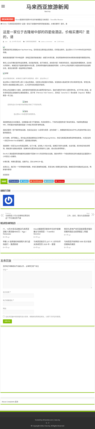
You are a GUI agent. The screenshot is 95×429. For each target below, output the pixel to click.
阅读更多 (6, 175)
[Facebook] (48, 422)
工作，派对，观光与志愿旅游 (78, 215)
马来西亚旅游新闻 (47, 7)
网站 (4, 308)
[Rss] (47, 422)
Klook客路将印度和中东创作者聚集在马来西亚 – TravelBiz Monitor (39, 20)
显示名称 (7, 292)
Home (4, 24)
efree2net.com (48, 420)
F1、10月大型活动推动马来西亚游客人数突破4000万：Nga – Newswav (16, 231)
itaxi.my (57, 420)
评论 (5, 270)
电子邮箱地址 (8, 300)
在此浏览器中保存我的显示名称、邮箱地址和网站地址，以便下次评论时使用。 (33, 317)
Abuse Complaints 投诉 (10, 402)
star (6, 41)
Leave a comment (46, 41)
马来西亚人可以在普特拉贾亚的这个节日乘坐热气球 (17, 216)
